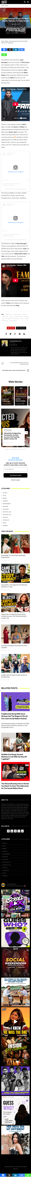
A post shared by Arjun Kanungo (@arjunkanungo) (16, 239)
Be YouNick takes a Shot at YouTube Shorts (13, 370)
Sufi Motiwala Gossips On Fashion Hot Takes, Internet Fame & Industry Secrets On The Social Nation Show (15, 725)
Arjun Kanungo (17, 314)
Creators (7, 432)
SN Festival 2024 (7, 512)
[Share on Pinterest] (19, 334)
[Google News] (22, 48)
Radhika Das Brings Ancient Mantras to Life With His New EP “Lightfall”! (14, 756)
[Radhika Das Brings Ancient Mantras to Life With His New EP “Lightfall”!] (15, 742)
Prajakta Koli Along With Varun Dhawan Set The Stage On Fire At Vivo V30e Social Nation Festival (14, 716)
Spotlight (5, 517)
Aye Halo (5, 492)
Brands (5, 498)
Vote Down (22, 328)
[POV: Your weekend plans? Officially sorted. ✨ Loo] (15, 962)
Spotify (27, 318)
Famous (24, 314)
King (17, 305)
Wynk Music (5, 320)
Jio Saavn (25, 316)
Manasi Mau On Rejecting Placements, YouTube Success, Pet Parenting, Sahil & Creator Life (13, 616)
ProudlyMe (6, 509)
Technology (6, 520)
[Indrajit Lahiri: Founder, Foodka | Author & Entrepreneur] (15, 663)
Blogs (6, 41)
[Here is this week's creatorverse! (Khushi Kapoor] (15, 1080)
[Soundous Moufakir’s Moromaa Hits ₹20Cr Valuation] (15, 634)
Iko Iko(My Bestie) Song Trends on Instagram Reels (19, 363)
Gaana (11, 316)
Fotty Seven (25, 62)
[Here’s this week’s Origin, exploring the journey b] (15, 1140)
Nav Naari (5, 506)
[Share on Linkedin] (24, 334)
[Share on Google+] (15, 334)
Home (2, 5)
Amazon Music (8, 314)
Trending (5, 525)
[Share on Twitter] (10, 334)
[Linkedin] (16, 48)
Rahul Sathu (16, 318)
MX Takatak (8, 318)
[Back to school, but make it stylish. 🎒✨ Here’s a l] (15, 1051)
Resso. (22, 318)
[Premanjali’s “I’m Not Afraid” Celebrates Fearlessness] (15, 543)
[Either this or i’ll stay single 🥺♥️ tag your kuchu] (15, 1021)
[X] (10, 48)
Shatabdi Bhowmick (10, 27)
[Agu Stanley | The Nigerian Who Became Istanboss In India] (15, 573)
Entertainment (7, 503)
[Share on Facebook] (6, 334)
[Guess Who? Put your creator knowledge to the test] (15, 1110)
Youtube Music (13, 320)
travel (4, 523)
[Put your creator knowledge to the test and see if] (15, 932)
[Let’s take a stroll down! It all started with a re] (15, 903)
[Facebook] (4, 48)
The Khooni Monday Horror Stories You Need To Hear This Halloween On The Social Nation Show (15, 786)
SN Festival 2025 (7, 514)
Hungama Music (18, 316)
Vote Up (12, 328)
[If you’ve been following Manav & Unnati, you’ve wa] (15, 992)
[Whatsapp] (4, 53)
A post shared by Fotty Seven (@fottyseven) (15, 189)
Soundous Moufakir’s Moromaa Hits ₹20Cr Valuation (11, 437)
